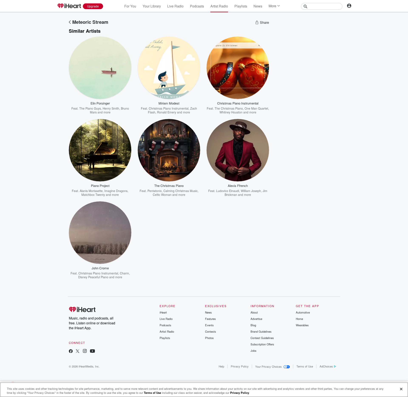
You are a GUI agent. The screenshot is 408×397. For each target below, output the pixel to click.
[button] (125, 107)
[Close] (401, 389)
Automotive (303, 312)
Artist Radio (219, 6)
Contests (210, 331)
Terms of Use (304, 366)
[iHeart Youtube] (92, 351)
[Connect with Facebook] (71, 351)
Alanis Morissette (91, 191)
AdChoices (326, 366)
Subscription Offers (262, 344)
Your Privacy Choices (268, 367)
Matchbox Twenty (93, 194)
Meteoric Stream (90, 21)
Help (221, 366)
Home (299, 319)
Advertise (256, 319)
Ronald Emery (166, 112)
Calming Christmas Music (180, 191)
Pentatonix (154, 191)
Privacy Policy (240, 366)
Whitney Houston (231, 112)
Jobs (253, 351)
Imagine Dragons (116, 191)
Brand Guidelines (261, 331)
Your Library (152, 6)
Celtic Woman (162, 194)
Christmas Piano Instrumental (168, 108)
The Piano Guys (90, 108)
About (254, 312)
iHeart (163, 312)
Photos (209, 338)
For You (130, 6)
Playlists (240, 6)
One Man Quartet (256, 108)
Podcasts (197, 6)
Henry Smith (111, 108)
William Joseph (251, 191)
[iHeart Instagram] (85, 351)
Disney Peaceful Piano (93, 277)
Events (209, 325)
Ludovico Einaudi (227, 191)
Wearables (302, 325)
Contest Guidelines (262, 338)
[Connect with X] (77, 351)
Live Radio (175, 6)
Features (210, 319)
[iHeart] (69, 6)
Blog (253, 325)
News (258, 6)
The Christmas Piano (229, 108)
